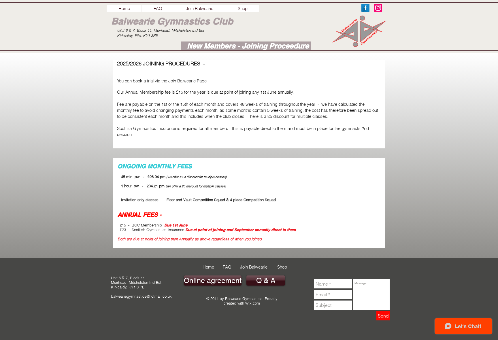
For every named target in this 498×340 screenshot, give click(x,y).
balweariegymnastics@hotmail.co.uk (141, 296)
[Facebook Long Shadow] (365, 8)
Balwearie (132, 21)
